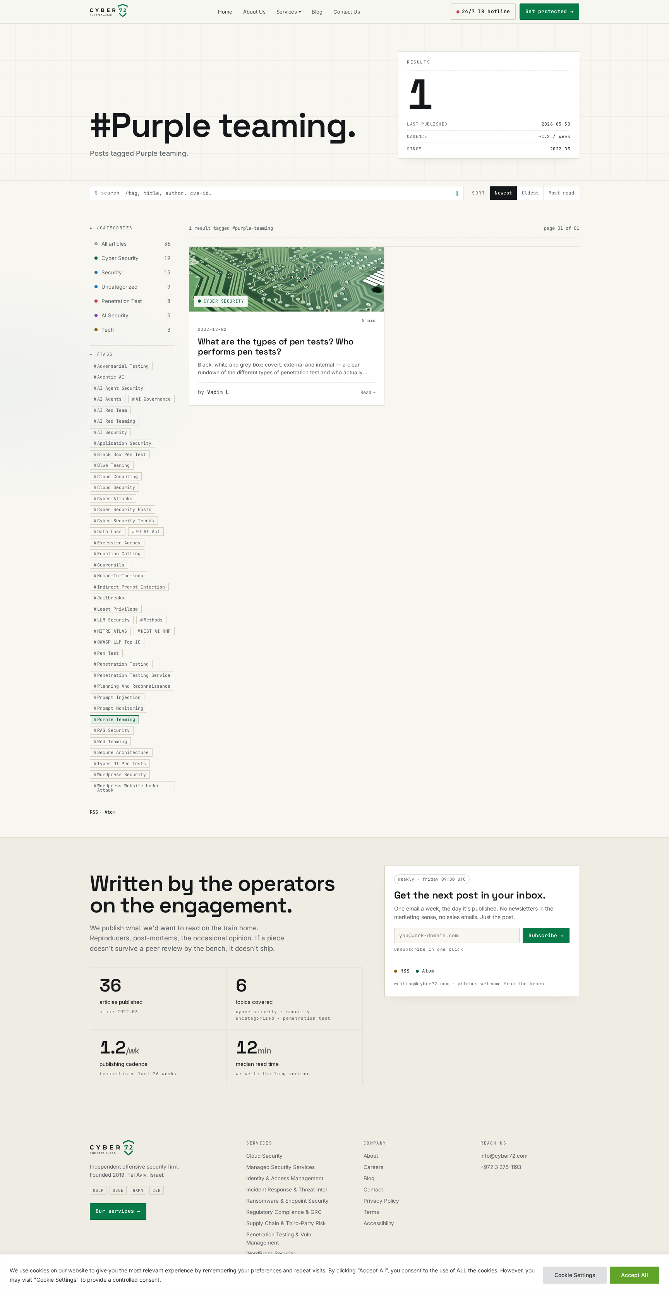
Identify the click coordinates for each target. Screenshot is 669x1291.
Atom (110, 812)
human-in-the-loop (118, 575)
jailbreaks (109, 598)
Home (225, 12)
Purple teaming (114, 719)
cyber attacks (113, 498)
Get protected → (549, 11)
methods (151, 620)
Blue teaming (112, 465)
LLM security (112, 620)
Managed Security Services (280, 1167)
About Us (254, 12)
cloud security (114, 487)
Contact (373, 1189)
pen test (106, 653)
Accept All (634, 1275)
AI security (110, 432)
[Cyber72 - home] (109, 11)
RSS (94, 812)
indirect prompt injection (129, 587)
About (371, 1156)
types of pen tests (120, 763)
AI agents (108, 399)
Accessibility (379, 1223)
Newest (503, 193)
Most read (561, 193)
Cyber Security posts (122, 509)
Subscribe (546, 935)
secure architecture (121, 752)
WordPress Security (270, 1253)
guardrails (109, 565)
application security (122, 443)
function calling (117, 553)
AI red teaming (114, 421)
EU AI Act (146, 531)
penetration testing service (132, 675)
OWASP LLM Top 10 (117, 642)
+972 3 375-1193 (500, 1167)
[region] (334, 1272)
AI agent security (118, 388)
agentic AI (109, 377)
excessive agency (117, 543)
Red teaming (110, 741)
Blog (317, 12)
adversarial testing (121, 366)
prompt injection (117, 697)
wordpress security (120, 774)
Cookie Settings (574, 1275)
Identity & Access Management (284, 1178)
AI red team (110, 410)
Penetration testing (121, 664)
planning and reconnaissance (132, 686)
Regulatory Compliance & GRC (284, 1212)
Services (286, 12)
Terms (371, 1212)
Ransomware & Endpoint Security (287, 1201)
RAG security (112, 730)
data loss (108, 531)
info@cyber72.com (504, 1156)
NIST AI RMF (154, 631)
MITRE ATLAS (110, 631)
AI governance (151, 399)
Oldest (530, 193)
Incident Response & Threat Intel (286, 1189)
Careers (373, 1167)
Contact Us (346, 12)
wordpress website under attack (127, 788)
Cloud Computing (116, 476)
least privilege (116, 609)
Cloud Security (264, 1156)
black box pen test (120, 454)
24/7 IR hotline (483, 11)
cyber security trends (124, 520)
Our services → (118, 1211)
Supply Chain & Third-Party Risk (286, 1223)
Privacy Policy (381, 1201)
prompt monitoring (118, 708)
